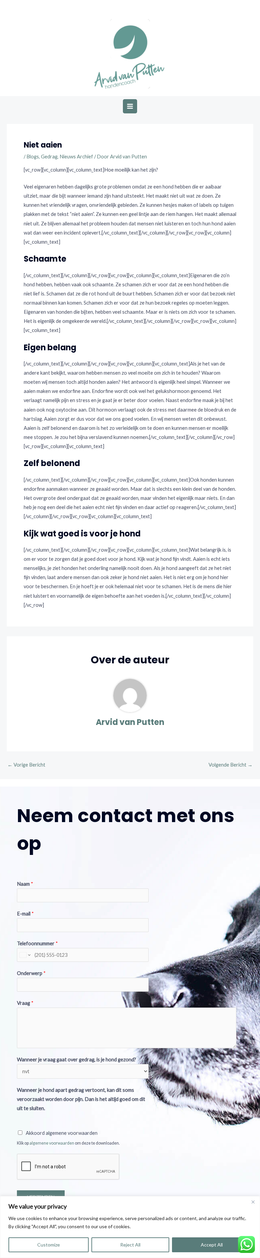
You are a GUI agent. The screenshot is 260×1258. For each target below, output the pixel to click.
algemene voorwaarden (51, 1143)
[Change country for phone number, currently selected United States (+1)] (24, 955)
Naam (25, 884)
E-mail (25, 914)
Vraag (25, 1003)
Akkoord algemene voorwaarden (62, 1133)
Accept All (212, 1245)
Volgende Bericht (231, 765)
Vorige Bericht (26, 765)
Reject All (130, 1245)
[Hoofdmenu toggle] (130, 106)
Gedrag (49, 156)
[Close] (253, 1202)
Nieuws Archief (76, 156)
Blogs (32, 156)
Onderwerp (31, 973)
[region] (130, 1227)
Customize (48, 1245)
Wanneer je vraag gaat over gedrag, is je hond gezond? (76, 1059)
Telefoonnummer (37, 943)
